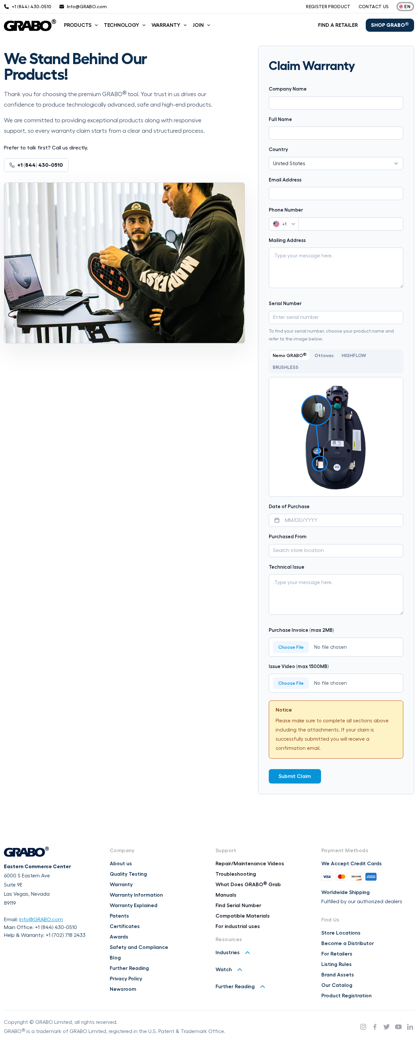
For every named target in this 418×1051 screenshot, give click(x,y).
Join (198, 25)
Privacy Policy (126, 978)
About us (121, 863)
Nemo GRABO (290, 355)
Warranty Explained (133, 905)
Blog (115, 957)
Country (278, 149)
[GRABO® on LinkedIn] (410, 1027)
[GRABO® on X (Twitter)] (387, 1027)
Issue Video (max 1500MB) (299, 666)
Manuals (226, 895)
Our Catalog (336, 985)
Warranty (166, 25)
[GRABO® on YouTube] (398, 1027)
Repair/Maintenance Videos (250, 863)
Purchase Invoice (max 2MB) (301, 630)
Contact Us (374, 6)
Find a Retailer (338, 25)
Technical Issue (286, 567)
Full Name (280, 119)
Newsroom (123, 989)
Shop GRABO (390, 25)
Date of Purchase (289, 506)
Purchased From (288, 536)
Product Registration (346, 995)
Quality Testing (128, 874)
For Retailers (336, 953)
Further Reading (129, 968)
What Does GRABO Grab (248, 884)
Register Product (328, 6)
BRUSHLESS (285, 367)
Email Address (285, 180)
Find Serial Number (238, 905)
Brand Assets (337, 974)
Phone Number (286, 210)
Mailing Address (287, 240)
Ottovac (324, 355)
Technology (121, 25)
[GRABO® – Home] (30, 25)
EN (407, 6)
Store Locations (341, 933)
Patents (119, 916)
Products (77, 25)
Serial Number (285, 303)
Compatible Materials (243, 916)
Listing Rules (336, 964)
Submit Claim (295, 776)
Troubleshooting (236, 874)
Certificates (125, 926)
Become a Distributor (347, 943)
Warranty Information (136, 895)
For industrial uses (238, 926)
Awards (119, 936)
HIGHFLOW (354, 355)
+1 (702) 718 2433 (66, 935)
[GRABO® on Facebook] (375, 1027)
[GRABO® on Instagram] (363, 1027)
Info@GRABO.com (41, 919)
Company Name (288, 89)
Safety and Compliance (139, 947)
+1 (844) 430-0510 (56, 927)
